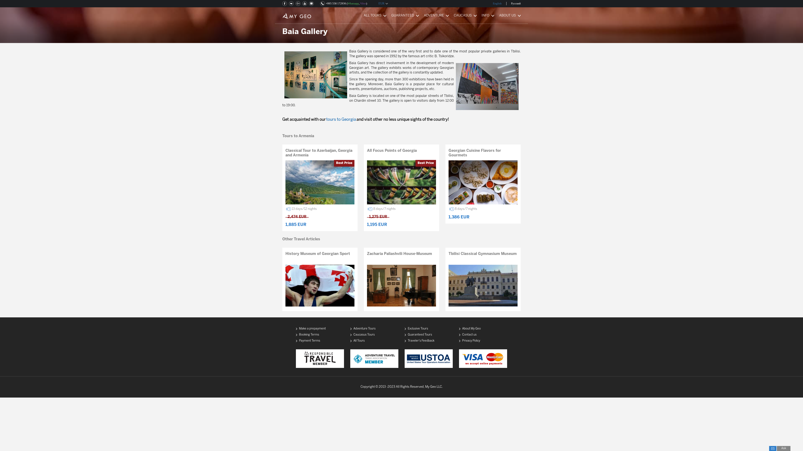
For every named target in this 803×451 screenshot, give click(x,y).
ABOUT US (507, 15)
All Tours (359, 341)
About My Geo (471, 328)
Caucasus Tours (364, 334)
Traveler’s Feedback (421, 341)
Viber (363, 3)
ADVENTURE (434, 15)
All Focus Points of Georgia (392, 151)
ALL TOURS (372, 15)
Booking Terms (309, 334)
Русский (516, 3)
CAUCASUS (463, 15)
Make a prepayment (312, 328)
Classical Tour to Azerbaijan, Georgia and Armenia (318, 153)
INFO (485, 15)
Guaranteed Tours (420, 334)
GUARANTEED (402, 15)
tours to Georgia (341, 120)
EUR (381, 3)
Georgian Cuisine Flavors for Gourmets (475, 153)
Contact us (469, 334)
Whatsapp (353, 3)
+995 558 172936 (336, 3)
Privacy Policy (471, 341)
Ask (783, 448)
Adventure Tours (364, 328)
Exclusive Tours (418, 328)
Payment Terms (309, 341)
